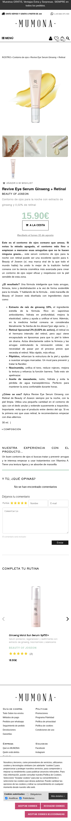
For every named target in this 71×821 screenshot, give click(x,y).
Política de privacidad (46, 721)
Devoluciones (9, 730)
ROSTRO (6, 57)
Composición (12, 430)
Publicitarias (28, 798)
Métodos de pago (11, 717)
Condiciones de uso (45, 730)
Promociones (42, 713)
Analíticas (13, 798)
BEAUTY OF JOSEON (15, 194)
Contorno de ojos (21, 57)
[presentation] (3, 618)
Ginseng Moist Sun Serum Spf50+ (29, 635)
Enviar (60, 542)
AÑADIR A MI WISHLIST (19, 183)
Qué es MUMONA (11, 748)
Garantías (7, 734)
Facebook (40, 748)
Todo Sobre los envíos (13, 713)
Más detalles (57, 796)
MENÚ (8, 38)
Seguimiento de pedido (14, 726)
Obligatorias (36, 794)
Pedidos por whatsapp (13, 721)
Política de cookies (44, 726)
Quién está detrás (11, 752)
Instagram (40, 752)
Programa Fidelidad (45, 717)
